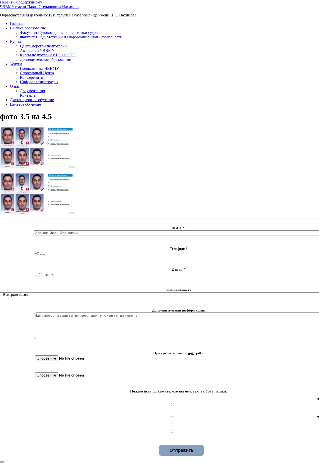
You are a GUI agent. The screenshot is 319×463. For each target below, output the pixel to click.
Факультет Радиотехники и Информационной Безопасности (71, 37)
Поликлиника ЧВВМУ (39, 68)
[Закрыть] (2, 462)
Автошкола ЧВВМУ (37, 50)
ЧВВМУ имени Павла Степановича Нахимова (39, 6)
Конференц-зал (33, 77)
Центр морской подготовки (43, 46)
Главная (16, 23)
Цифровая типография (39, 82)
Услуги (16, 64)
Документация (32, 91)
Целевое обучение (25, 104)
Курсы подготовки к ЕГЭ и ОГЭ (48, 55)
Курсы (15, 41)
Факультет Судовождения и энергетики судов (59, 32)
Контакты (28, 95)
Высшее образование (28, 28)
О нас (15, 86)
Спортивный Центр (37, 73)
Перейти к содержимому (21, 2)
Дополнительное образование (45, 59)
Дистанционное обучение (32, 100)
